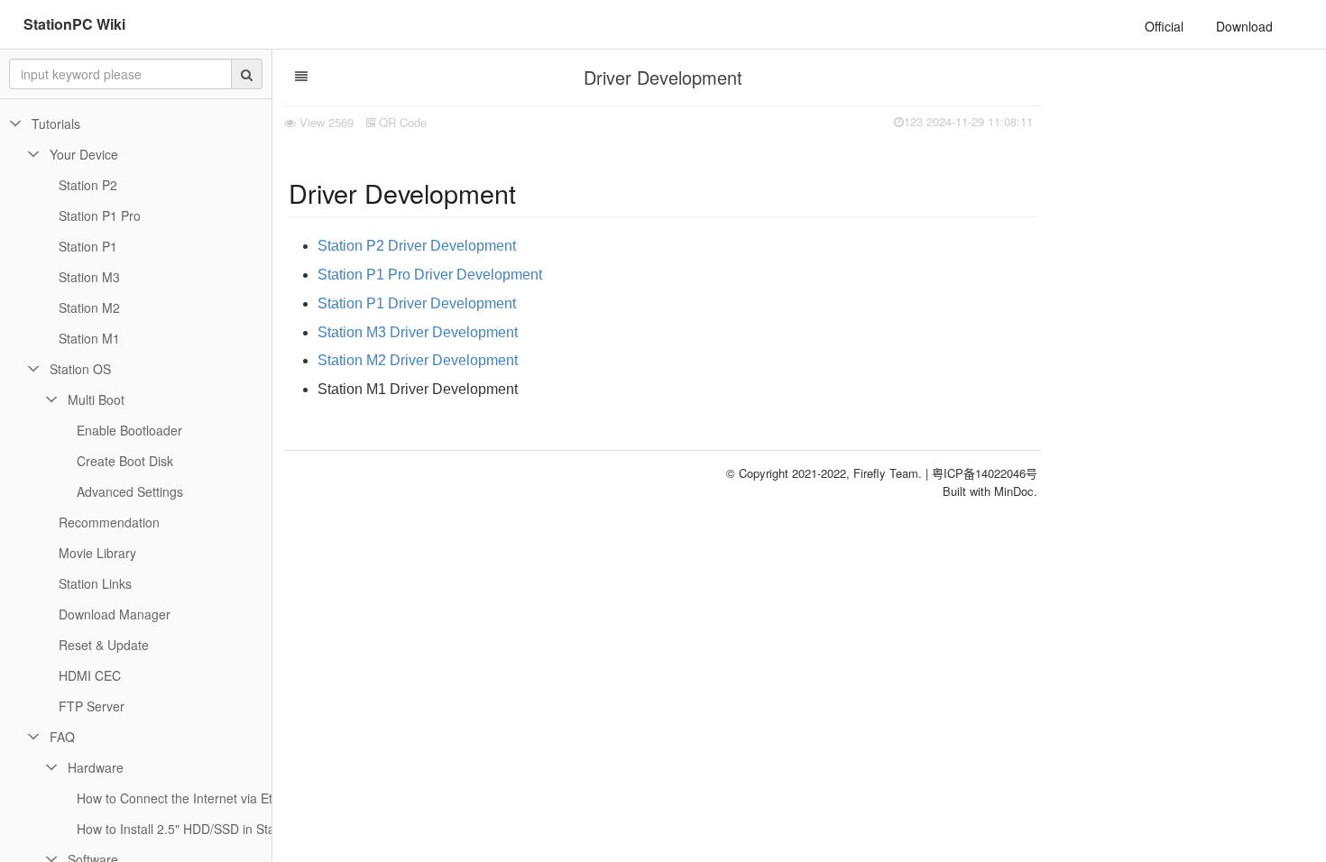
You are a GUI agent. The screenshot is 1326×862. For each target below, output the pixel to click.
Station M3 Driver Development (418, 332)
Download (1244, 26)
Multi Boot (96, 399)
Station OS (80, 369)
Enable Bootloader (129, 430)
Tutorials (56, 124)
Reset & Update (104, 645)
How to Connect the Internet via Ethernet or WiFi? (219, 798)
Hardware (96, 767)
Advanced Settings (130, 491)
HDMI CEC (90, 675)
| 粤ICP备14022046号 (981, 472)
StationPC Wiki (74, 24)
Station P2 (88, 185)
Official (1164, 26)
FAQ (62, 737)
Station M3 (89, 277)
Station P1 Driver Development (417, 303)
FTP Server (91, 706)
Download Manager (114, 614)
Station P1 (88, 246)
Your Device (84, 154)
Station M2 (89, 307)
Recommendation (109, 522)
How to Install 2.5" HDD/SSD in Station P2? (199, 829)
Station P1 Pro (100, 215)
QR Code (401, 122)
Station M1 (89, 338)
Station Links (95, 583)
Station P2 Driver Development (417, 245)
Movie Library (97, 553)
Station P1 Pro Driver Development (430, 274)
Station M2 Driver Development (418, 360)
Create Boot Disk (125, 461)
